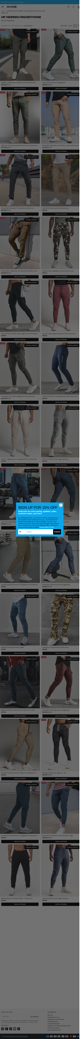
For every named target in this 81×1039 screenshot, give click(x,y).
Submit (57, 532)
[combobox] (22, 531)
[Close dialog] (61, 505)
